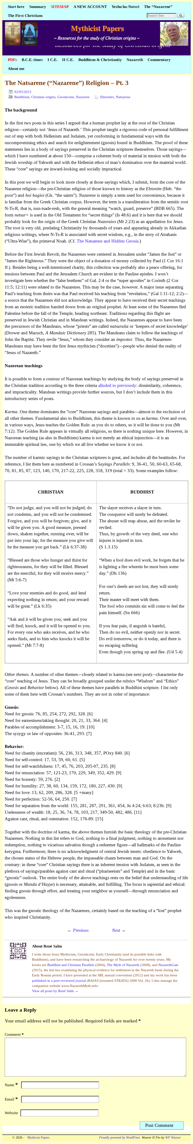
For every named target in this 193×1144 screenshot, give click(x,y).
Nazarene (83, 97)
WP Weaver (173, 1137)
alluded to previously (117, 385)
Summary (37, 6)
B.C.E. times (32, 60)
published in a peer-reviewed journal (59, 980)
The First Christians (25, 15)
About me (16, 68)
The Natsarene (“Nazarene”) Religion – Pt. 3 (67, 82)
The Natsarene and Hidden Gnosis (107, 241)
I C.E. (52, 60)
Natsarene (123, 97)
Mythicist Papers (37, 1137)
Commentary (159, 60)
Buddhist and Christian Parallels (71, 965)
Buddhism (21, 97)
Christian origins (43, 97)
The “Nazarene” (158, 6)
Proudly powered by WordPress (119, 1137)
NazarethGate (168, 965)
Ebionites (107, 97)
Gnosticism (65, 97)
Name (11, 1085)
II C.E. (68, 60)
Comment (14, 1034)
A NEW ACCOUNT (90, 6)
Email (11, 1099)
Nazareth (135, 60)
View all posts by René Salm (55, 991)
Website (11, 1113)
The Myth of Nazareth (123, 965)
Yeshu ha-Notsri (125, 6)
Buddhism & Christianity (100, 60)
